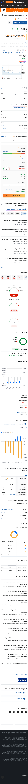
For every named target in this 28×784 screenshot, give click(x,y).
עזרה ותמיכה (10, 726)
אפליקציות (24, 719)
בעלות (17, 46)
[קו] (23, 50)
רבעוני (21, 427)
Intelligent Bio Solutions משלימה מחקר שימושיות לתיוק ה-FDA (16, 250)
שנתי (25, 427)
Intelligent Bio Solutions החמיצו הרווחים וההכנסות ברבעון (15, 221)
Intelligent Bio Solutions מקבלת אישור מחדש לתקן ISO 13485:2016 (14, 231)
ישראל (13, 5)
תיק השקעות (24, 723)
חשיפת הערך (5, 88)
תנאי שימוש (24, 766)
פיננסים (6, 43)
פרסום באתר (10, 723)
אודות (11, 719)
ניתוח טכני (23, 272)
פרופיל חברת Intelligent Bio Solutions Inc (17, 502)
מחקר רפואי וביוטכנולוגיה (7, 509)
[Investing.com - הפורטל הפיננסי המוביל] (19, 2)
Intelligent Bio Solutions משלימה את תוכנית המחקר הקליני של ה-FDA (14, 240)
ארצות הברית (4, 518)
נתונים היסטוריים (11, 46)
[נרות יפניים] (25, 50)
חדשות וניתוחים (14, 43)
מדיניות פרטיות (24, 770)
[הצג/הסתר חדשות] (18, 50)
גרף (22, 43)
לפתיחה (12, 494)
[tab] (20, 277)
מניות (25, 5)
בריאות (3, 512)
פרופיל (21, 46)
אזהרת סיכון (24, 775)
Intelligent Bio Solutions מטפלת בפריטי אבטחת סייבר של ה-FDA (16, 259)
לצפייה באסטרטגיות (18, 38)
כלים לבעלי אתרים (23, 726)
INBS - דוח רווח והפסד (19, 420)
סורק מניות (19, 5)
